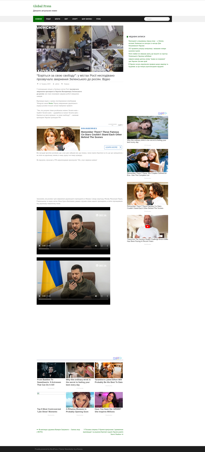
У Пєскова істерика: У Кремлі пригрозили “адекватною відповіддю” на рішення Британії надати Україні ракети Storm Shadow (103, 431)
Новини (38, 19)
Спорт (75, 19)
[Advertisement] (103, 105)
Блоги (57, 19)
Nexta (51, 103)
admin (57, 84)
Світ (66, 19)
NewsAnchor (69, 449)
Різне (98, 19)
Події (48, 19)
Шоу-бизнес (87, 19)
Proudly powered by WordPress (46, 449)
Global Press (42, 6)
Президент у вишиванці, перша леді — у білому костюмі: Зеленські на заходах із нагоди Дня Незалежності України (146, 43)
